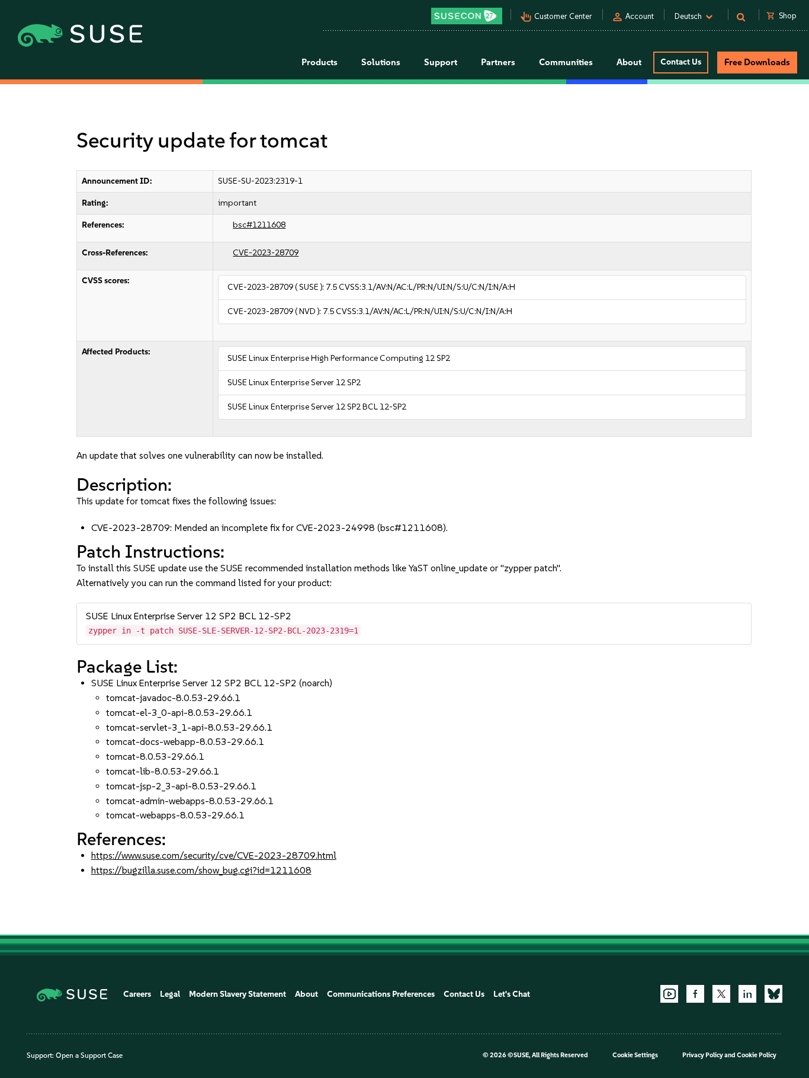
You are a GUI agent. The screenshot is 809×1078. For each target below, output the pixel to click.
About (306, 994)
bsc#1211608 (259, 225)
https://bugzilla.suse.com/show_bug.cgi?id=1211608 (201, 870)
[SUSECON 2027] (466, 16)
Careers (137, 994)
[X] (721, 994)
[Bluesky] (773, 994)
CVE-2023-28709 (265, 253)
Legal (170, 994)
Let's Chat (511, 994)
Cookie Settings (635, 1055)
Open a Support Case (89, 1055)
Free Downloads (757, 62)
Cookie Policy (756, 1055)
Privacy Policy (702, 1055)
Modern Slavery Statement (237, 994)
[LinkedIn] (747, 994)
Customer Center (563, 16)
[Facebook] (695, 994)
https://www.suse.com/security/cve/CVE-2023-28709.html (213, 855)
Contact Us (680, 62)
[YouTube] (669, 994)
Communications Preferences (381, 994)
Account (639, 16)
